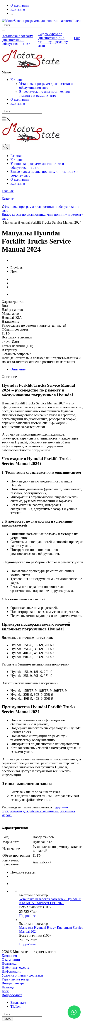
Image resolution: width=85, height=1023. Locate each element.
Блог (5, 991)
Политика (9, 963)
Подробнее (27, 916)
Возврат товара (13, 983)
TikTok (15, 1006)
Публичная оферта (15, 967)
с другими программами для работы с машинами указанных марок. (38, 811)
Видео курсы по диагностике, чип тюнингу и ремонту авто (44, 93)
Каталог (16, 80)
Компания (9, 955)
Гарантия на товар (15, 979)
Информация (11, 971)
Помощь (8, 987)
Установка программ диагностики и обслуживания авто (46, 85)
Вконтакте (18, 1002)
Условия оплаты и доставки (22, 975)
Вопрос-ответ (12, 995)
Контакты (17, 103)
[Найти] (3, 30)
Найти (7, 1019)
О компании (19, 99)
